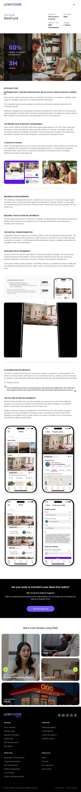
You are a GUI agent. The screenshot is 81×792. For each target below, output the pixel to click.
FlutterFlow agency (49, 735)
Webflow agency (48, 739)
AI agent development (12, 761)
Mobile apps (8, 739)
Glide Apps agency (49, 727)
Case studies (46, 769)
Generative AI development (14, 758)
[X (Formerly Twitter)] (71, 716)
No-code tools (47, 765)
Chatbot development (12, 769)
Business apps (9, 731)
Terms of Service (71, 788)
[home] (12, 4)
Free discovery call (40, 609)
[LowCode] (12, 715)
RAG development (10, 765)
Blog (43, 758)
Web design (8, 746)
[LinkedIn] (63, 716)
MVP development (11, 742)
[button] (74, 5)
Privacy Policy (60, 788)
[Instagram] (59, 716)
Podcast (45, 761)
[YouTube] (67, 716)
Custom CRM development (14, 776)
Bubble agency (47, 731)
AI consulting (9, 773)
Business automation (11, 735)
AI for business (9, 727)
